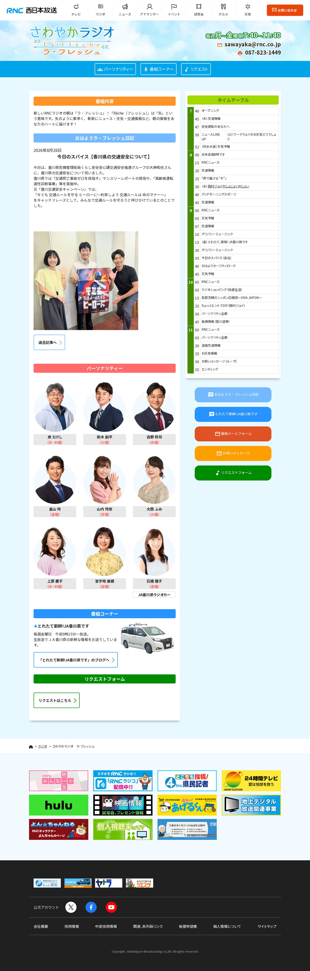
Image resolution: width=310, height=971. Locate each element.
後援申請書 (188, 926)
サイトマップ (267, 926)
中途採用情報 (106, 926)
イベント (174, 14)
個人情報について (227, 926)
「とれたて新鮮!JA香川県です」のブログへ (74, 660)
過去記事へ (48, 342)
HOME (31, 746)
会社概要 (41, 926)
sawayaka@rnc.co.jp (253, 44)
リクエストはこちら (55, 700)
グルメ (223, 14)
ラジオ (100, 14)
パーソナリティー (115, 69)
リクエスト (196, 69)
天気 (248, 14)
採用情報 (71, 926)
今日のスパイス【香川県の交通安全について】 (104, 156)
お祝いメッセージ (233, 453)
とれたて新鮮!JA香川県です (233, 414)
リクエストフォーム (233, 473)
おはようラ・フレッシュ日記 (233, 395)
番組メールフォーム (233, 434)
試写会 (199, 14)
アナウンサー (149, 14)
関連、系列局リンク (147, 926)
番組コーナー (158, 69)
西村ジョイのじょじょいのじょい (228, 186)
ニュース (125, 14)
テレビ (76, 14)
